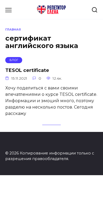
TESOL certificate (27, 70)
